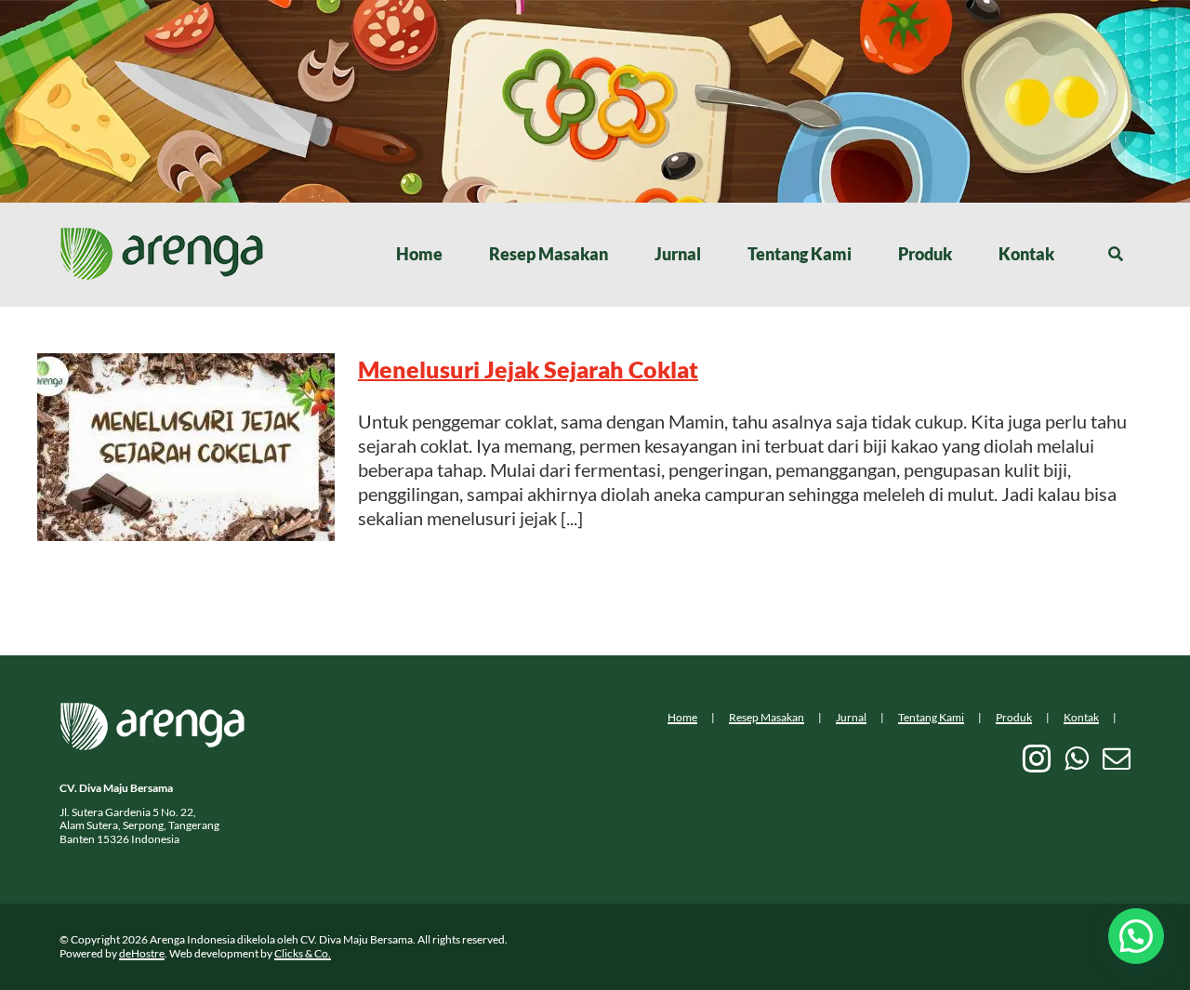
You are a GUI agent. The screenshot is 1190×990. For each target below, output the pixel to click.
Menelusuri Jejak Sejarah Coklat (528, 369)
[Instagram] (1037, 758)
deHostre (142, 953)
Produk (1014, 717)
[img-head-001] (162, 236)
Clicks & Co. (302, 953)
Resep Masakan (766, 717)
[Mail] (1116, 758)
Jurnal (851, 717)
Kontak (1081, 717)
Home (682, 717)
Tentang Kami (931, 717)
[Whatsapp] (1076, 758)
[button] (1136, 936)
